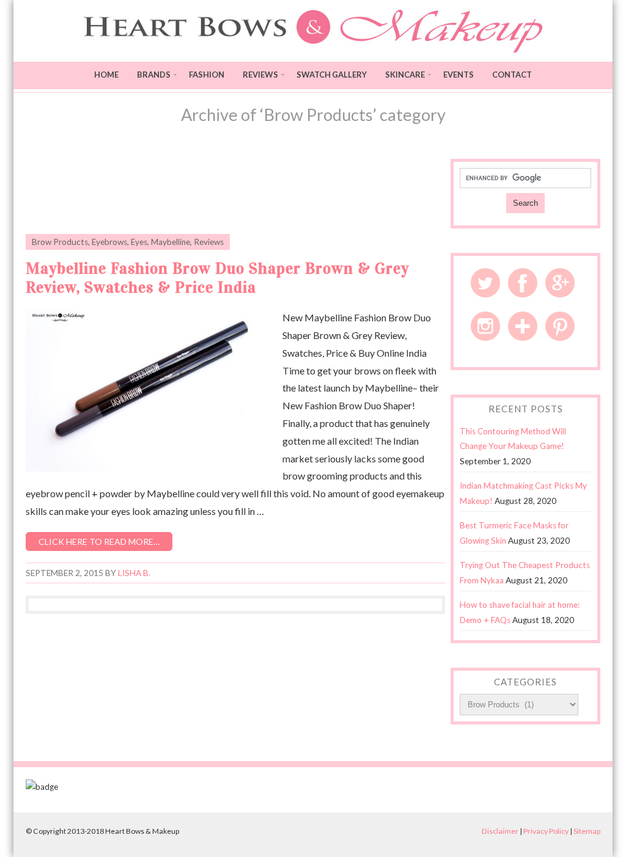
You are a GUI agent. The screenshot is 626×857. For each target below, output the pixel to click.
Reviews (260, 74)
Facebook (522, 282)
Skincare (405, 74)
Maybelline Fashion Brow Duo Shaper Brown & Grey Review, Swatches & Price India (217, 278)
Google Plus (560, 282)
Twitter (485, 282)
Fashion (206, 74)
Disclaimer (500, 831)
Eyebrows (109, 242)
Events (458, 74)
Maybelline (170, 242)
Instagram (485, 326)
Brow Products (60, 242)
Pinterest (560, 326)
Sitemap (586, 831)
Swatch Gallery (331, 74)
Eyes (139, 242)
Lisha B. (134, 573)
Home (106, 74)
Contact (512, 74)
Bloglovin (522, 326)
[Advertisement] (235, 189)
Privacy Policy (546, 831)
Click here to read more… (99, 541)
